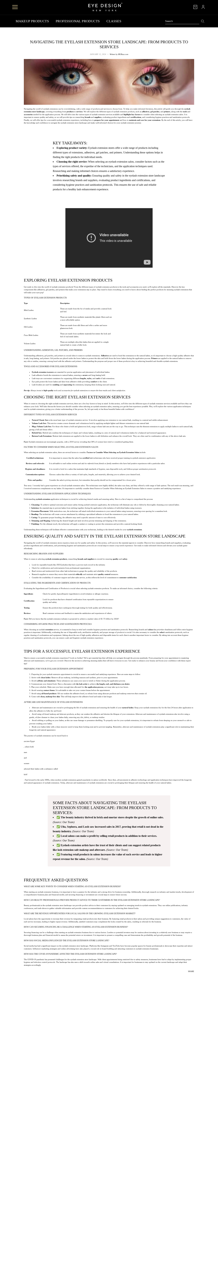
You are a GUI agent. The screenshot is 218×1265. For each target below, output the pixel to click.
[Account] (203, 7)
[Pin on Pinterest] (189, 976)
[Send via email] (191, 976)
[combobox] (182, 21)
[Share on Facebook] (184, 976)
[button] (194, 976)
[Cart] (195, 7)
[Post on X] (187, 976)
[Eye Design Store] (105, 7)
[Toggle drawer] (15, 7)
